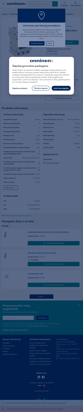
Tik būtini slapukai (41, 88)
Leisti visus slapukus (61, 88)
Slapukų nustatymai (19, 88)
